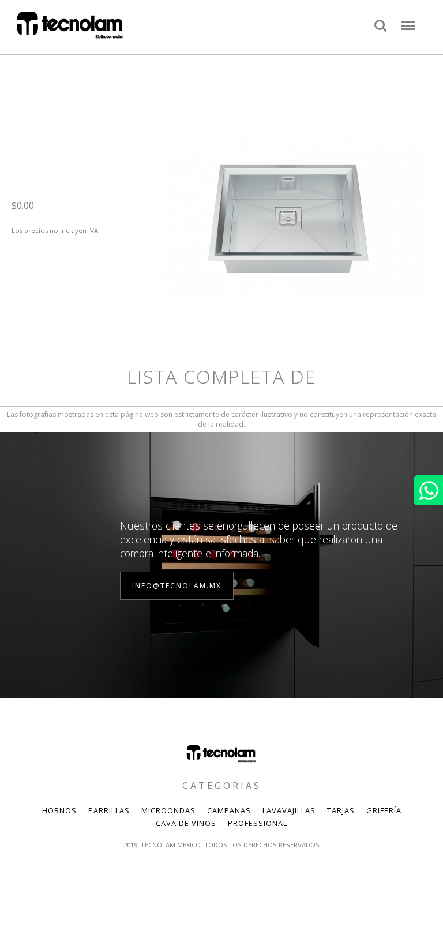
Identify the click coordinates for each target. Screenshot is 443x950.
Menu (408, 19)
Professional (257, 823)
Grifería (383, 810)
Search (380, 19)
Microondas (168, 810)
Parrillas (109, 810)
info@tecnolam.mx (177, 586)
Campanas (229, 810)
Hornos (59, 810)
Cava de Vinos (186, 823)
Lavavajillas (289, 810)
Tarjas (341, 810)
